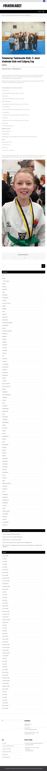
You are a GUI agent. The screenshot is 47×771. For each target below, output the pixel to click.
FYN (3, 355)
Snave (4, 475)
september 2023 (6, 652)
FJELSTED (5, 347)
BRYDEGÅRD (5, 325)
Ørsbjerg (4, 447)
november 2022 (6, 680)
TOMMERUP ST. (6, 500)
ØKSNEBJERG (5, 444)
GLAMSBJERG (5, 367)
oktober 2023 (6, 650)
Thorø (4, 491)
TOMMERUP (5, 497)
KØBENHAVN (5, 411)
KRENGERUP (5, 416)
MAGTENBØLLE (6, 422)
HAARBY (4, 378)
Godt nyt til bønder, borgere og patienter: (12, 534)
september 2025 (6, 586)
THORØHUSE (5, 494)
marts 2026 (5, 569)
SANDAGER (5, 461)
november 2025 (6, 580)
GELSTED (4, 361)
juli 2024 (5, 625)
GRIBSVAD (5, 369)
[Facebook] (4, 258)
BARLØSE (5, 308)
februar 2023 (5, 672)
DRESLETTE (5, 333)
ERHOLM (4, 339)
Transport (5, 505)
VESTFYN (4, 519)
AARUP (4, 278)
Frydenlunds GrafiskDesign (37, 768)
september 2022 (6, 686)
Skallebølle (5, 466)
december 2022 (6, 677)
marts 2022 (5, 702)
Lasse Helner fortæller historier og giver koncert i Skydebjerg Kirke (17, 542)
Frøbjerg (4, 353)
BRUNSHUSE (5, 319)
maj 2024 (5, 630)
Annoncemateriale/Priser (8, 746)
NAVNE (4, 433)
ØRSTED (4, 450)
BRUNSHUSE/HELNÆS (7, 322)
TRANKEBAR (5, 502)
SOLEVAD (4, 477)
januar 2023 (5, 675)
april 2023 (5, 666)
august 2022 (5, 689)
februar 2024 (5, 639)
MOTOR (4, 425)
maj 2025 (5, 597)
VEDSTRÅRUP (5, 513)
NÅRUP (4, 430)
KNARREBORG (6, 408)
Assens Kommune (7, 303)
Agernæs (4, 286)
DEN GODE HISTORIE (7, 331)
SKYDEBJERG (5, 472)
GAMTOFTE (5, 358)
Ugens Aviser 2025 (7, 748)
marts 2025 (5, 603)
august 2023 (5, 655)
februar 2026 (5, 572)
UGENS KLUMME (6, 511)
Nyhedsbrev (5, 754)
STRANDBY (5, 486)
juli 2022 (5, 691)
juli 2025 (5, 592)
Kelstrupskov (6, 281)
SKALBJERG (5, 464)
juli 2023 (5, 658)
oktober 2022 (6, 683)
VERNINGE (5, 516)
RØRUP (4, 455)
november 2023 (6, 647)
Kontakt (4, 743)
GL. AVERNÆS (5, 364)
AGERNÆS (5, 289)
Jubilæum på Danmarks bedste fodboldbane (12, 537)
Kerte (4, 403)
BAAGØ (4, 306)
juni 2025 (5, 594)
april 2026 (5, 567)
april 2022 (5, 700)
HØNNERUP (5, 392)
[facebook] (44, 1)
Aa (3, 275)
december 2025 (6, 578)
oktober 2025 (6, 583)
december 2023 (6, 644)
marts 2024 (5, 636)
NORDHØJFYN (6, 436)
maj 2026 (5, 564)
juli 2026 (5, 558)
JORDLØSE (5, 397)
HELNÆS (4, 380)
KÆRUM (4, 400)
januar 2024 (5, 641)
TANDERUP (5, 489)
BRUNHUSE (5, 317)
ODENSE (4, 439)
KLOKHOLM (5, 405)
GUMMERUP (5, 375)
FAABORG (5, 342)
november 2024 (6, 614)
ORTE (4, 441)
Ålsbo (4, 292)
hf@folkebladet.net (16, 68)
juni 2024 (5, 628)
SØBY (4, 480)
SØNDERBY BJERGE (7, 483)
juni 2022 (5, 694)
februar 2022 (5, 705)
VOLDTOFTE (5, 525)
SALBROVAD (5, 458)
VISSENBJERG (6, 522)
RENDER (4, 452)
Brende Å (4, 314)
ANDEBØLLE (5, 295)
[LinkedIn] (25, 258)
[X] (14, 258)
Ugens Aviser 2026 (7, 751)
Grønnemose (5, 372)
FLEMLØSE (5, 350)
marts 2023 (5, 669)
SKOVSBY (5, 469)
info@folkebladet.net (32, 729)
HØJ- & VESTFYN (6, 383)
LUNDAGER (5, 419)
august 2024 (5, 622)
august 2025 (5, 589)
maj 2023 (5, 664)
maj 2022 (5, 697)
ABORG (4, 283)
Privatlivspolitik (6, 757)
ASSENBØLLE (5, 297)
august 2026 (5, 555)
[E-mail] (35, 258)
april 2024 (5, 633)
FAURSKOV (5, 344)
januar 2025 (5, 608)
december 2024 (6, 611)
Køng (4, 414)
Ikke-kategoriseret (7, 394)
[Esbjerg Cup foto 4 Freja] (23, 203)
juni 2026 (5, 561)
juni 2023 (5, 661)
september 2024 (6, 619)
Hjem (3, 15)
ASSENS (4, 300)
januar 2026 (5, 575)
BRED (4, 311)
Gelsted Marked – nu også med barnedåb (12, 539)
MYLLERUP (5, 428)
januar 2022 (5, 708)
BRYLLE (4, 328)
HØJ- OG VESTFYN (6, 386)
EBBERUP (5, 336)
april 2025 (5, 600)
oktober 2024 (6, 616)
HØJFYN (4, 389)
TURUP (4, 508)
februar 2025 (5, 605)
